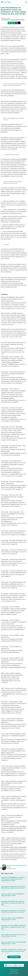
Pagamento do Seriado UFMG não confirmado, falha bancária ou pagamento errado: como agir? (13, 927)
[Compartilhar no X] (19, 23)
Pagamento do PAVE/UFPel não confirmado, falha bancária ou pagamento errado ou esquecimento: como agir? (13, 879)
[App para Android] (19, 966)
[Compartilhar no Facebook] (16, 23)
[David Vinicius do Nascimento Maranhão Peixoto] (4, 867)
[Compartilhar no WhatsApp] (13, 23)
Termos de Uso (14, 971)
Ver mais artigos (14, 956)
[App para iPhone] (9, 966)
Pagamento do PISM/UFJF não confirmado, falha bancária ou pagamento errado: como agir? (12, 903)
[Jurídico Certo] (6, 3)
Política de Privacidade (14, 973)
